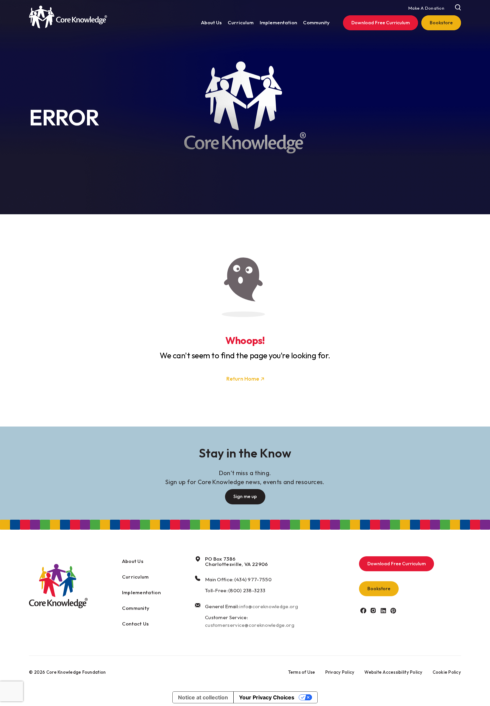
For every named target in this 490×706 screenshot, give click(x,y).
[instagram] (373, 610)
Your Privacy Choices (266, 697)
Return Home (242, 378)
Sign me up (245, 496)
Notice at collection (203, 697)
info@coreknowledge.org (268, 606)
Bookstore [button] (378, 589)
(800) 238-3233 (246, 590)
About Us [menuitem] (211, 22)
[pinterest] (393, 610)
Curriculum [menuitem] (241, 22)
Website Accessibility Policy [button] (393, 672)
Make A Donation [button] (426, 8)
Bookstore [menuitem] (441, 23)
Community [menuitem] (316, 22)
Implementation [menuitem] (278, 22)
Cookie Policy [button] (447, 672)
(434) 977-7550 (253, 579)
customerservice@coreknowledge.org (249, 625)
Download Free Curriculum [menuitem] (380, 23)
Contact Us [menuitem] (135, 623)
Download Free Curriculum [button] (396, 564)
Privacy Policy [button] (340, 672)
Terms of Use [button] (301, 672)
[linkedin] (383, 610)
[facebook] (363, 610)
